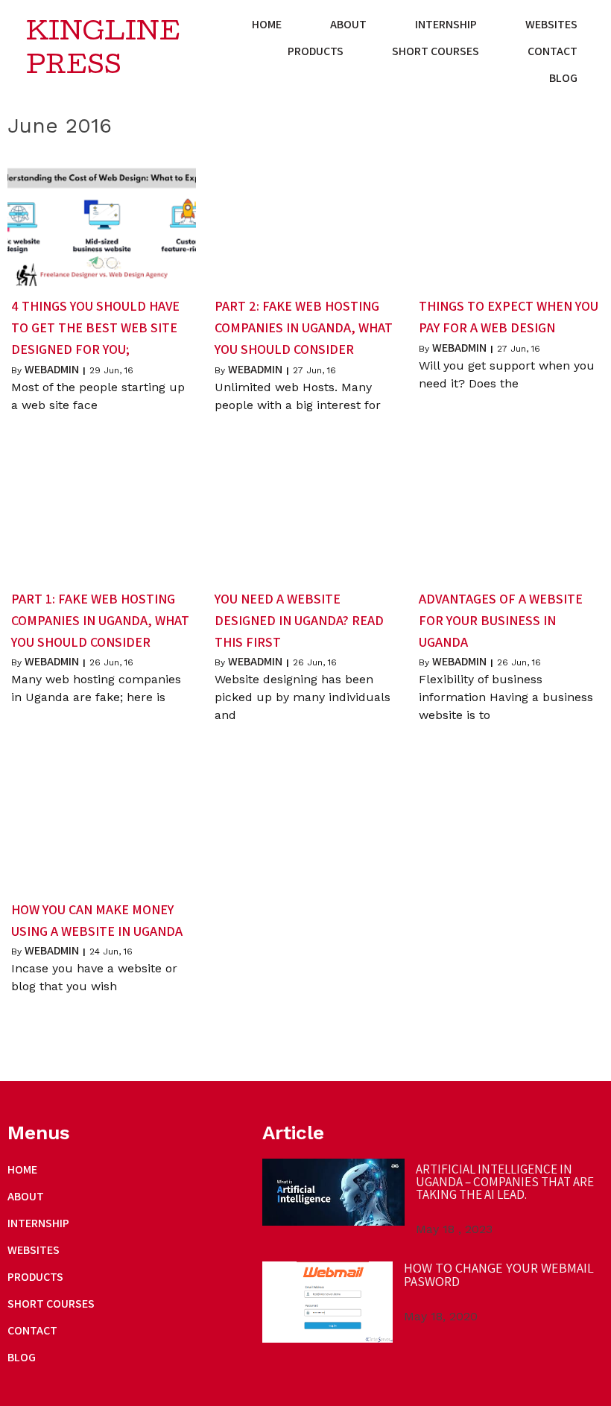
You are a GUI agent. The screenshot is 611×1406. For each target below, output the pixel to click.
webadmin (52, 369)
